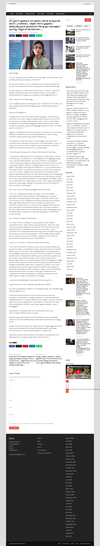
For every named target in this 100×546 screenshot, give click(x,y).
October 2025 (70, 204)
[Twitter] (85, 4)
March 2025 (70, 224)
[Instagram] (90, 4)
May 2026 (69, 185)
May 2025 (69, 219)
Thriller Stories (30, 13)
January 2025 (70, 230)
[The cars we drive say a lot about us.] (70, 30)
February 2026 (71, 193)
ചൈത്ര (15, 342)
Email (11, 407)
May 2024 (69, 244)
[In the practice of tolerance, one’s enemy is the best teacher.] (70, 47)
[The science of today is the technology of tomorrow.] (70, 55)
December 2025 (71, 199)
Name (11, 400)
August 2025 (70, 210)
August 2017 (70, 267)
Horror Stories (60, 13)
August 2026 (70, 176)
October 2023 (70, 255)
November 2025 (71, 202)
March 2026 (70, 190)
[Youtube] (87, 4)
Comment (12, 380)
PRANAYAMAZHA (21, 543)
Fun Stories (50, 13)
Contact (40, 444)
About (39, 438)
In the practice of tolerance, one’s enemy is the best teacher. (83, 48)
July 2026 (69, 179)
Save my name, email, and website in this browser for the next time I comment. (31, 423)
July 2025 (69, 213)
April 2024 (69, 247)
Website (11, 414)
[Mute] (67, 390)
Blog (38, 441)
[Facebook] (83, 4)
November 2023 (71, 253)
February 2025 (71, 227)
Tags (86, 26)
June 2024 (69, 241)
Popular (69, 26)
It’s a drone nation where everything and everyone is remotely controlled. (83, 39)
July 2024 (69, 238)
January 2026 (70, 196)
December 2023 (71, 250)
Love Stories (19, 13)
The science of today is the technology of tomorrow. (83, 55)
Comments (78, 26)
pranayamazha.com (24, 32)
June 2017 (69, 269)
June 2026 (69, 182)
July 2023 (69, 264)
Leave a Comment (34, 32)
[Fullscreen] (67, 392)
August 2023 (70, 261)
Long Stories (40, 13)
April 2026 (69, 188)
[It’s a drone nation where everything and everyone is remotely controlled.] (70, 38)
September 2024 (71, 233)
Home (11, 13)
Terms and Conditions (44, 453)
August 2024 (70, 236)
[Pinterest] (89, 4)
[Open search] (90, 14)
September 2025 (71, 207)
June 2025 (69, 216)
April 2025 (69, 221)
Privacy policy (41, 450)
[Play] (67, 381)
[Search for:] (78, 20)
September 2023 (71, 258)
